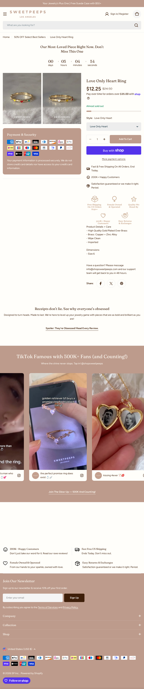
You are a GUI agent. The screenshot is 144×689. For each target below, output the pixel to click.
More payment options (114, 159)
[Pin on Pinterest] (121, 283)
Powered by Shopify (32, 673)
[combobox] (72, 25)
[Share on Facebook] (100, 283)
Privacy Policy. (70, 607)
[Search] (136, 25)
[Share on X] (111, 283)
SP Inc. (16, 673)
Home (6, 37)
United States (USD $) (20, 649)
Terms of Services (48, 607)
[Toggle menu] (5, 14)
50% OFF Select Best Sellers (30, 37)
